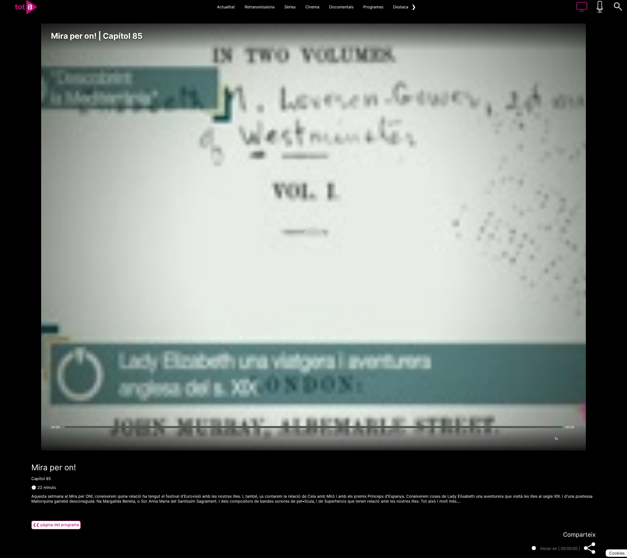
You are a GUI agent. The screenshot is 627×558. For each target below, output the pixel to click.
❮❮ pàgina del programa (56, 524)
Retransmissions (260, 6)
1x (556, 438)
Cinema (312, 6)
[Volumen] (56, 438)
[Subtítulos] (527, 438)
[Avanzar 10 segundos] (339, 237)
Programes (373, 6)
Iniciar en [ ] (560, 548)
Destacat (401, 6)
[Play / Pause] (313, 237)
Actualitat (226, 6)
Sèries (290, 6)
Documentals (341, 6)
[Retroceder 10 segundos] (288, 237)
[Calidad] (541, 438)
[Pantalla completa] (571, 438)
